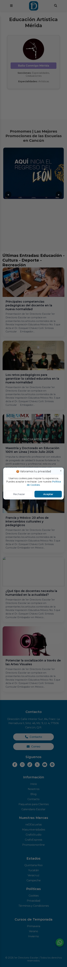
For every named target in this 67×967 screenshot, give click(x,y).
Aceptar (48, 494)
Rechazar (19, 494)
